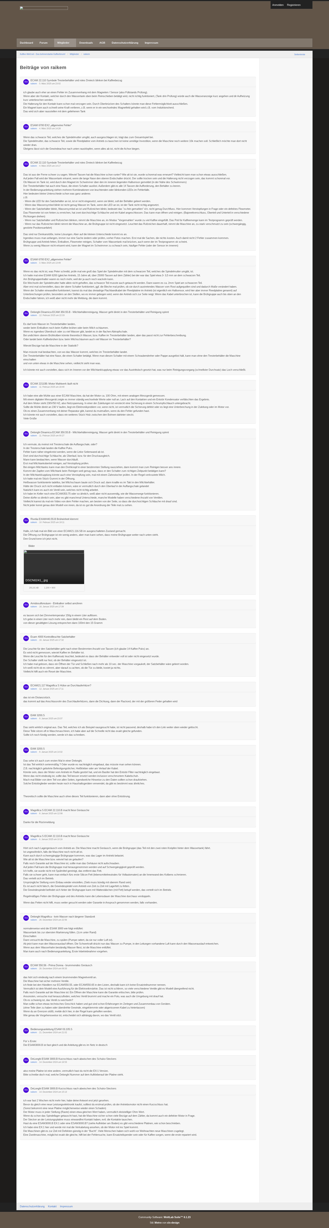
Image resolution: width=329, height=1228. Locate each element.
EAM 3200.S (38, 715)
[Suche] (307, 5)
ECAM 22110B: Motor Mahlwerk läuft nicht (54, 383)
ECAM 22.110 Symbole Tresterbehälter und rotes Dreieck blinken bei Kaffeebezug (76, 80)
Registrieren (294, 4)
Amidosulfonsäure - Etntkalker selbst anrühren (56, 603)
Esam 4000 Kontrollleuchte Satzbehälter (53, 636)
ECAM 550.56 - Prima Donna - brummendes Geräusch (61, 965)
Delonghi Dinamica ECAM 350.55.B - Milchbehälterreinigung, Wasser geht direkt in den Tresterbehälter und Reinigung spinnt (100, 312)
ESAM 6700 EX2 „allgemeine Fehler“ (51, 125)
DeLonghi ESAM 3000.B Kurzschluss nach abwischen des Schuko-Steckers (73, 1058)
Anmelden (278, 4)
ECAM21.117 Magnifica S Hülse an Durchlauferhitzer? (61, 685)
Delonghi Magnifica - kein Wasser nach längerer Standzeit (63, 916)
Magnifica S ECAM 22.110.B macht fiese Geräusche (60, 810)
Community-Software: (164, 1217)
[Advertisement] (138, 1171)
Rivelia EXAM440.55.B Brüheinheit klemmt (54, 519)
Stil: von (164, 1222)
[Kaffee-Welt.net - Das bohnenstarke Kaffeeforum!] (164, 20)
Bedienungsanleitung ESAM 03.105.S (51, 1029)
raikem (34, 83)
